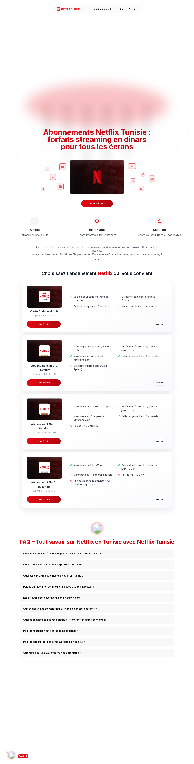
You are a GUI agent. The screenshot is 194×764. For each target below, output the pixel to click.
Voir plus (160, 324)
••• (97, 259)
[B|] (11, 756)
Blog (121, 9)
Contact (133, 9)
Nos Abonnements (102, 9)
